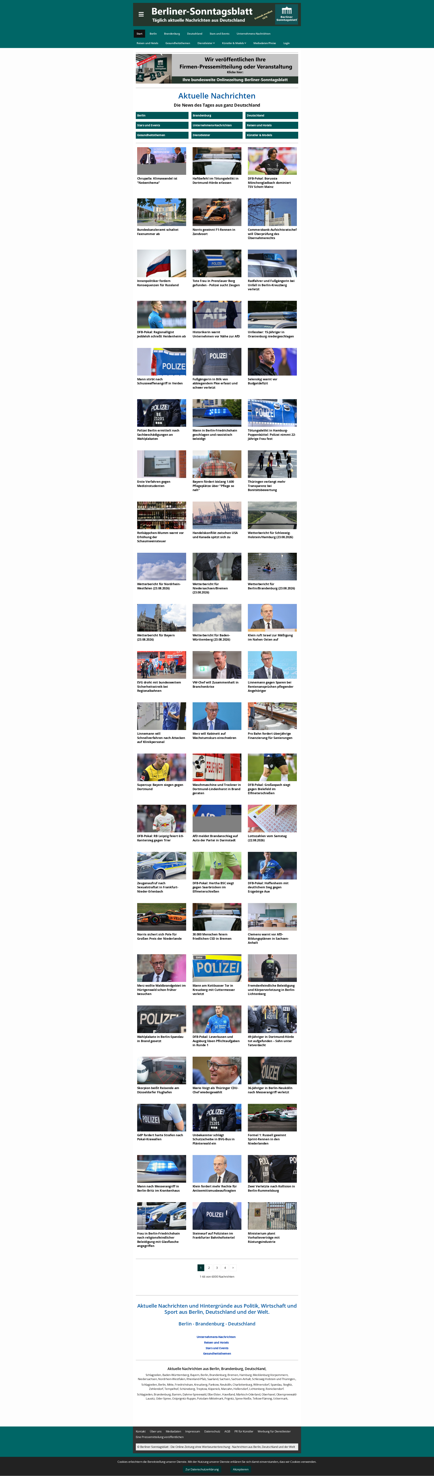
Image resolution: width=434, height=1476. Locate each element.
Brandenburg (172, 33)
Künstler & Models (233, 43)
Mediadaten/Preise (264, 43)
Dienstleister (205, 43)
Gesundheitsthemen (177, 43)
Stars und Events (219, 33)
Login (286, 43)
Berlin (153, 33)
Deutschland (194, 33)
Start (139, 33)
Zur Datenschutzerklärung (202, 1469)
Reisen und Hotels (147, 43)
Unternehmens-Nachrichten (253, 33)
